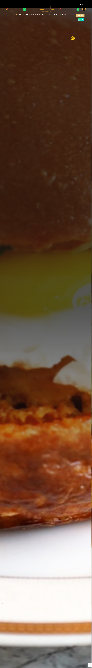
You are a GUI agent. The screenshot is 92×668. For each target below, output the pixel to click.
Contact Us (63, 14)
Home (16, 14)
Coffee (39, 14)
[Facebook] (80, 5)
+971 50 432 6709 (69, 10)
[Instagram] (83, 5)
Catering (33, 14)
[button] (84, 1)
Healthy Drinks (46, 14)
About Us (21, 14)
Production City (16, 8)
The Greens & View (69, 8)
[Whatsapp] (24, 9)
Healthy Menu (54, 14)
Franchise (27, 14)
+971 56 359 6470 (16, 10)
